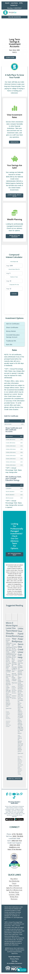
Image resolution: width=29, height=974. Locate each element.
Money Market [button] (11, 331)
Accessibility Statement (14, 963)
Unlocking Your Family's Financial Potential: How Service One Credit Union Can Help (20, 643)
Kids (7, 715)
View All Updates (14, 778)
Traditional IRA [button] (11, 341)
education (8, 721)
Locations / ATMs (14, 894)
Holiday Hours (14, 896)
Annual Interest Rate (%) (14, 269)
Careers (14, 883)
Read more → (8, 709)
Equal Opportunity (14, 956)
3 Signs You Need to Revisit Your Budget (14, 632)
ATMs (21, 3)
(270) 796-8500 (17, 834)
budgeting (14, 695)
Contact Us (13, 5)
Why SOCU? (14, 879)
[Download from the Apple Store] (9, 819)
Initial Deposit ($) (14, 261)
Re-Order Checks (14, 892)
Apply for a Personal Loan (14, 888)
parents (19, 771)
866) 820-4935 (15, 845)
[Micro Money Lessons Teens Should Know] (8, 617)
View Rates (14, 142)
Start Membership (14, 881)
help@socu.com (14, 847)
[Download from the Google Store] (19, 819)
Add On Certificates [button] (12, 324)
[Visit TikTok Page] (14, 798)
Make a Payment (14, 885)
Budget (7, 711)
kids (10, 725)
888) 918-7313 (17, 840)
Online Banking (18, 17)
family (21, 764)
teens (7, 725)
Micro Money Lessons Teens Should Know (8, 629)
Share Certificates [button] (12, 327)
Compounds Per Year (14, 284)
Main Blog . (14, 690)
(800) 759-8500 (18, 836)
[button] (20, 612)
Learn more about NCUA (14, 195)
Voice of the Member (15, 849)
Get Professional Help (14, 554)
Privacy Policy (14, 959)
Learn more (10, 57)
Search (7, 3)
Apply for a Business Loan (14, 890)
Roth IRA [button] (9, 344)
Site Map (14, 961)
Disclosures (14, 899)
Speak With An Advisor (14, 236)
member (7, 726)
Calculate (14, 293)
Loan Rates (14, 3)
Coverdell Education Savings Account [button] (13, 336)
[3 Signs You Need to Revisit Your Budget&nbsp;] (14, 617)
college (19, 774)
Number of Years (14, 277)
